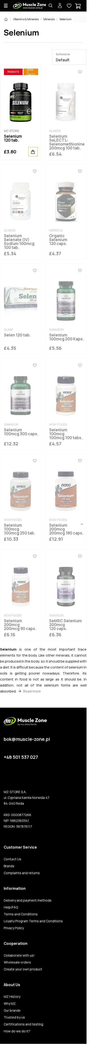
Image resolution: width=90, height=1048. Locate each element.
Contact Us (12, 859)
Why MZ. (10, 1003)
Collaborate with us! (19, 955)
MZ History (12, 996)
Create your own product (23, 969)
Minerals (49, 19)
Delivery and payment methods (27, 900)
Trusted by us (14, 1017)
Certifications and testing (23, 1024)
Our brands (12, 1010)
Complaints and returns (22, 873)
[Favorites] (80, 72)
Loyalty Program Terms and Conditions (33, 921)
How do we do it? (17, 1031)
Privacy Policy (14, 928)
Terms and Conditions (21, 914)
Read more (32, 691)
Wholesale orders (17, 962)
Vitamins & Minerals (26, 19)
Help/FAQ (11, 907)
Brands (9, 866)
